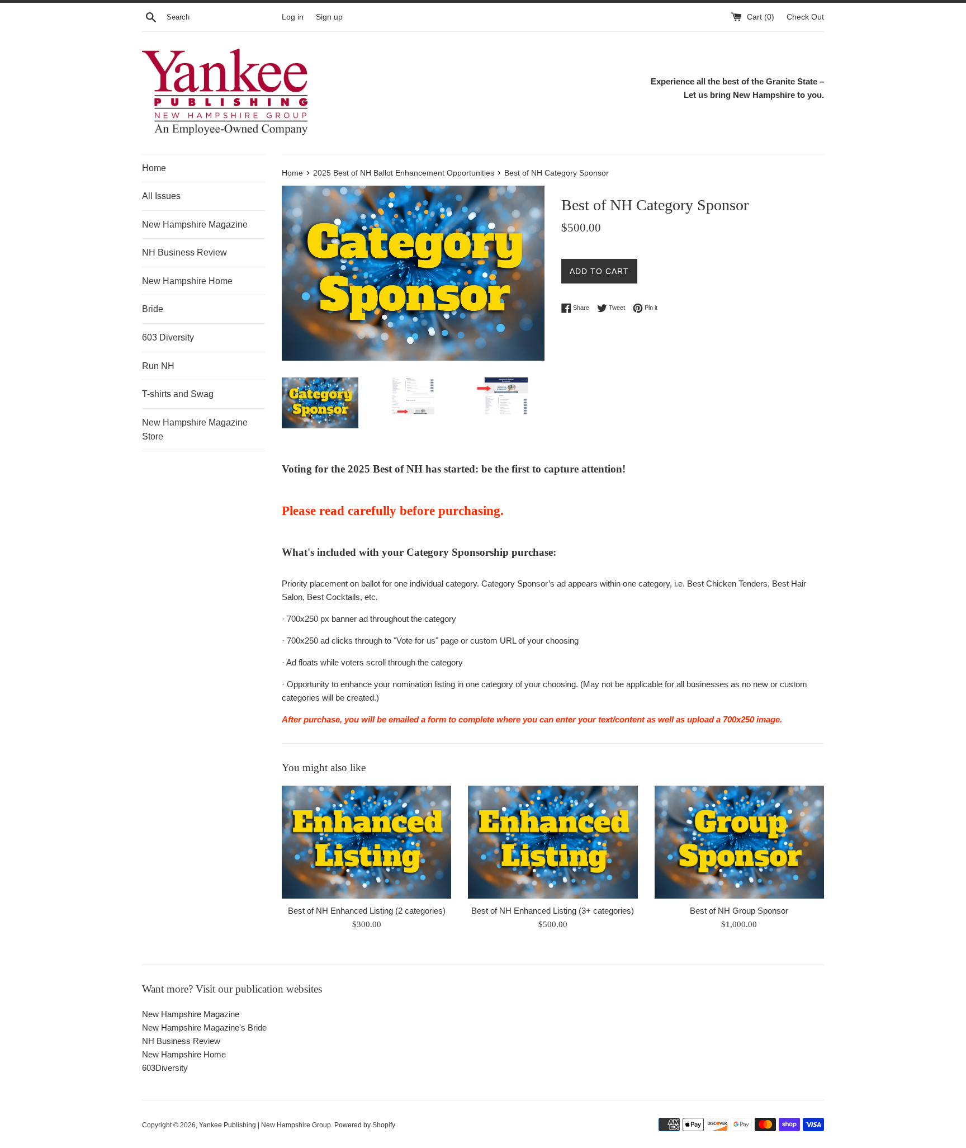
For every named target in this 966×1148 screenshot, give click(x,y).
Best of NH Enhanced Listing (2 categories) (367, 910)
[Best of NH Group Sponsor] (739, 842)
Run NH (158, 366)
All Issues (161, 196)
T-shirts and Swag (178, 394)
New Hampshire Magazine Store (195, 430)
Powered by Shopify (364, 1125)
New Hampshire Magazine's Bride (204, 1027)
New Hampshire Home (187, 281)
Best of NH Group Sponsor (739, 910)
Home (154, 168)
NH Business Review (184, 252)
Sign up (329, 17)
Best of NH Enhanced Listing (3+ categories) (552, 910)
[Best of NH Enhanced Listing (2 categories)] (366, 842)
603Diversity (165, 1068)
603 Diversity (168, 337)
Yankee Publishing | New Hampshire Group (265, 1125)
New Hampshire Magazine (195, 224)
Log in (293, 17)
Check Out (805, 17)
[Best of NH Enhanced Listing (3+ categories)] (552, 842)
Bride (152, 309)
